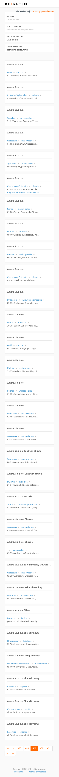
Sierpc (10, 208)
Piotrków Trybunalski (17, 95)
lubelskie (22, 322)
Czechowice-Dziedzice (17, 186)
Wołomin (11, 595)
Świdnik (11, 481)
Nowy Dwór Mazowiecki (18, 663)
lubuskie (23, 231)
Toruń (10, 504)
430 (41, 748)
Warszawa (12, 140)
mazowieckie (27, 140)
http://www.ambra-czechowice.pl (23, 192)
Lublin (10, 322)
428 (27, 748)
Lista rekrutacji (23, 11)
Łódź (9, 72)
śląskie (35, 186)
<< (8, 748)
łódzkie (20, 72)
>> (13, 753)
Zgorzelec (11, 163)
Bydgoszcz (12, 299)
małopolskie (25, 368)
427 (19, 748)
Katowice (11, 686)
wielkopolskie (25, 254)
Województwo (15, 37)
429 (34, 748)
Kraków (10, 368)
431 (49, 748)
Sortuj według (15, 47)
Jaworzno (11, 618)
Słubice (10, 231)
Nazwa (10, 17)
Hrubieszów (13, 640)
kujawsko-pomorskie (32, 299)
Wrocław (11, 118)
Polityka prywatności (37, 772)
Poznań (10, 254)
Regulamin (18, 772)
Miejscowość (14, 27)
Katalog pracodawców (43, 11)
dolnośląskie (26, 118)
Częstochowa (13, 709)
